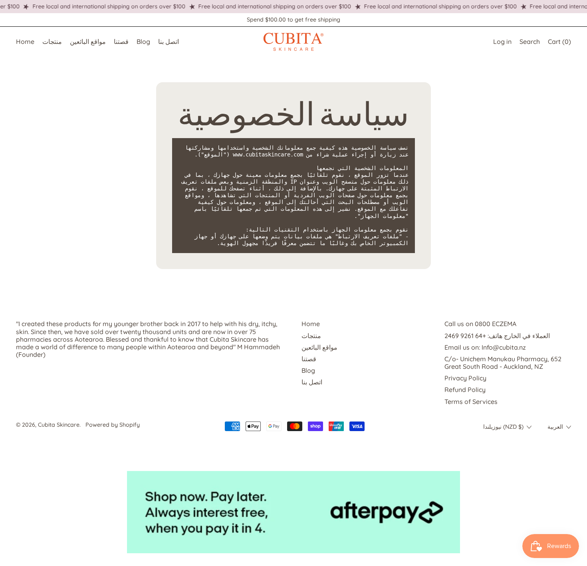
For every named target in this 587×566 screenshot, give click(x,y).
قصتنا (121, 42)
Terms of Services (471, 402)
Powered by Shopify (112, 424)
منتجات (52, 42)
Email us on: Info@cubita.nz (485, 347)
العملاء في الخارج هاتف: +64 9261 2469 (497, 336)
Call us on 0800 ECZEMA (480, 324)
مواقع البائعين (88, 42)
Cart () (559, 43)
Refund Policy (465, 390)
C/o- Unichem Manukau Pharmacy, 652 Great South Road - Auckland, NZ (502, 362)
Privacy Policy (465, 378)
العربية (555, 426)
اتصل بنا (168, 42)
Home (25, 42)
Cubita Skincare (58, 424)
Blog (143, 42)
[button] (530, 41)
